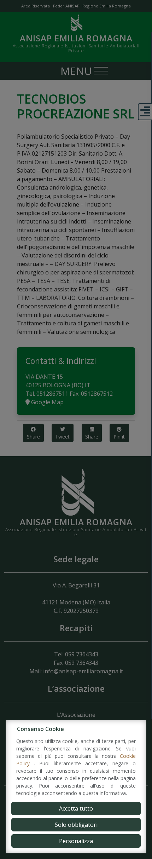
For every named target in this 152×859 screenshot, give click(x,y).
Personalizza (76, 841)
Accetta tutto (76, 808)
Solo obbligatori (76, 825)
